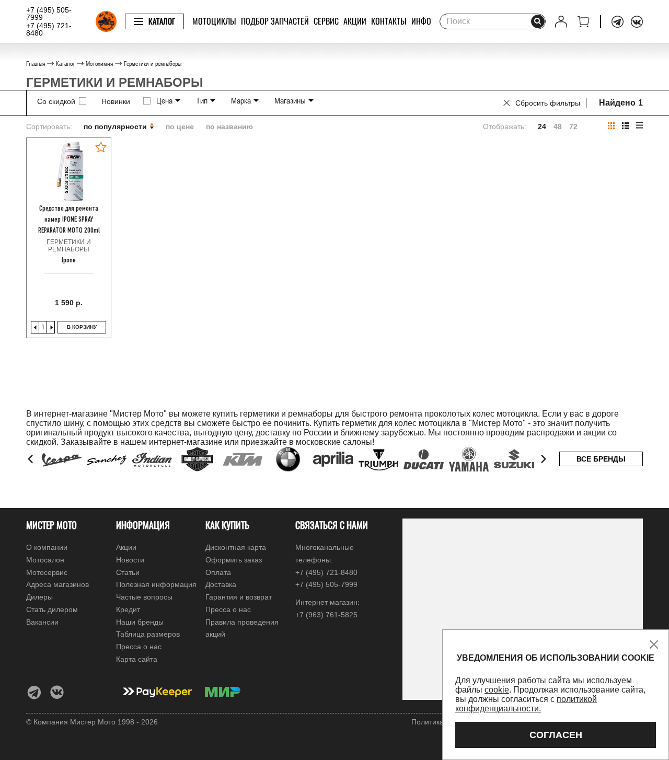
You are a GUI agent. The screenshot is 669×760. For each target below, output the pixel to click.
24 (542, 126)
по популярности (116, 126)
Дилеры (39, 597)
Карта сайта (136, 659)
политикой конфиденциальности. (526, 704)
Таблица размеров (148, 634)
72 (573, 126)
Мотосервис (46, 572)
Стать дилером (52, 609)
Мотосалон (45, 560)
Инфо (421, 21)
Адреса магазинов (57, 584)
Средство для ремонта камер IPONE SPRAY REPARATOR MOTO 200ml (69, 219)
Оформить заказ (233, 560)
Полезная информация (156, 584)
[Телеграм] (618, 22)
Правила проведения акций (242, 628)
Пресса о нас (139, 646)
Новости (130, 560)
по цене (180, 126)
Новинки (115, 101)
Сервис (326, 21)
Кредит (128, 609)
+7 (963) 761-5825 (326, 615)
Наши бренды (140, 622)
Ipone (69, 260)
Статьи (128, 572)
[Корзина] (584, 22)
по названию (229, 126)
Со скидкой (56, 101)
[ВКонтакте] (637, 22)
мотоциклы (214, 21)
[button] (31, 459)
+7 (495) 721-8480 (49, 29)
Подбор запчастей (275, 21)
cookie (497, 689)
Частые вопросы (144, 597)
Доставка (220, 584)
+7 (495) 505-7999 (49, 13)
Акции (354, 21)
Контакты (389, 21)
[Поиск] (538, 21)
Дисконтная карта (235, 547)
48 (557, 126)
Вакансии (42, 622)
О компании (46, 547)
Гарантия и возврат (238, 597)
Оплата (218, 572)
